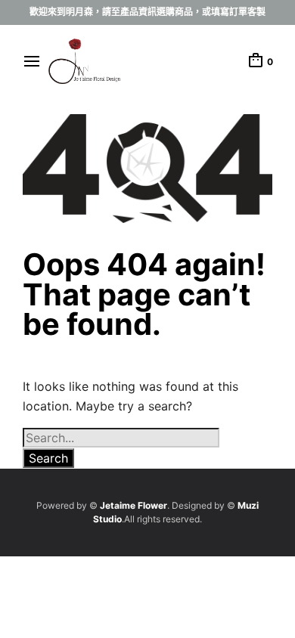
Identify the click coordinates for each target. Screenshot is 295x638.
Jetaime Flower (133, 505)
